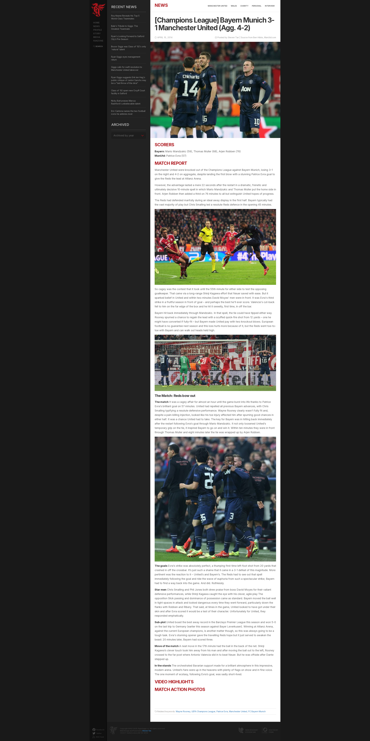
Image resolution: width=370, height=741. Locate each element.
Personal (256, 6)
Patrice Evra (222, 711)
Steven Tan (146, 731)
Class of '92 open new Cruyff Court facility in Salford (128, 92)
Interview (270, 6)
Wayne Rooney (183, 711)
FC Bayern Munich (257, 711)
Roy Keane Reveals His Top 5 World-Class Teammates (125, 17)
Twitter (99, 733)
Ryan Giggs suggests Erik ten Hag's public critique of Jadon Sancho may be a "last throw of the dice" (128, 80)
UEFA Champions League (203, 711)
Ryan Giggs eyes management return (125, 58)
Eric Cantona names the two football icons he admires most (128, 112)
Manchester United (217, 6)
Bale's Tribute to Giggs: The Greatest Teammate (124, 27)
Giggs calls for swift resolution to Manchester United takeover (126, 68)
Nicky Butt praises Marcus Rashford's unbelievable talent (125, 102)
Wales (234, 6)
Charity (244, 6)
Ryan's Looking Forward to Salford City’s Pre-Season (127, 37)
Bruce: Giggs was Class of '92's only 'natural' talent (128, 48)
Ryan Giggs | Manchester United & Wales (98, 10)
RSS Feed (100, 737)
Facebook (100, 730)
